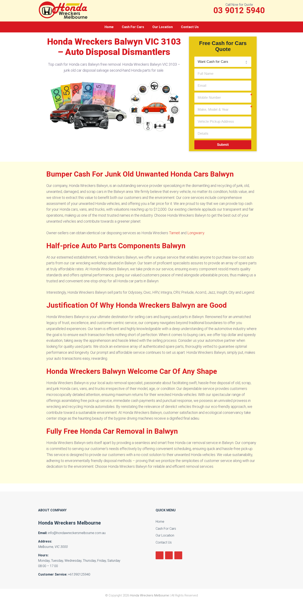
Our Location (162, 27)
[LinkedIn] (169, 555)
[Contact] (178, 555)
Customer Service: (52, 574)
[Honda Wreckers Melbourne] (64, 10)
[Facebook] (159, 555)
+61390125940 (79, 574)
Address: (45, 541)
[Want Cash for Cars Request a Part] (222, 62)
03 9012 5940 (239, 10)
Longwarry (195, 233)
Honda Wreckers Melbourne (69, 523)
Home (109, 27)
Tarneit (174, 233)
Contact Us (190, 27)
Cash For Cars (133, 27)
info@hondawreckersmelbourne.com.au (77, 533)
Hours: (43, 555)
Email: (42, 533)
